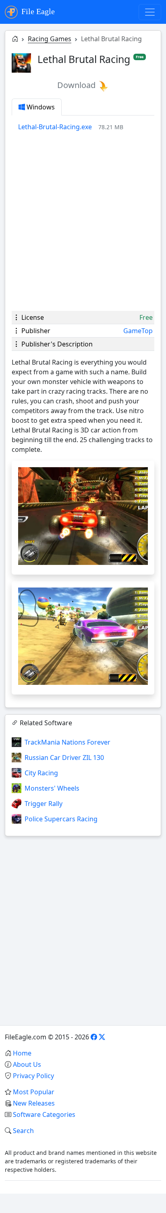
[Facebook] (94, 1037)
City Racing (41, 772)
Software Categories (44, 1114)
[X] (102, 1037)
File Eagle (37, 11)
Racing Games (49, 38)
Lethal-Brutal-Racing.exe (55, 126)
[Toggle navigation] (150, 12)
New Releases (34, 1103)
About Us (27, 1064)
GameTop (138, 330)
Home (22, 1053)
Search (23, 1130)
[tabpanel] (86, 127)
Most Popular (33, 1091)
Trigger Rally (43, 803)
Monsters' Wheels (52, 788)
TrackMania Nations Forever (67, 742)
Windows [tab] (40, 107)
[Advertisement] (83, 221)
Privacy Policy (33, 1075)
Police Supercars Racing (61, 818)
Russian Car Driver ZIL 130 (64, 757)
